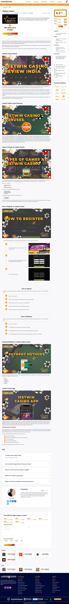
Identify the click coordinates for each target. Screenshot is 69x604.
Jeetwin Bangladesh (38, 92)
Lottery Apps (37, 580)
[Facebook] (8, 501)
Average (16, 540)
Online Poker (28, 1)
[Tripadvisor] (8, 504)
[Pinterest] (5, 588)
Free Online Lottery (38, 583)
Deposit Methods (56, 4)
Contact (53, 580)
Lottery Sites (52, 1)
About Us (53, 579)
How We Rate (54, 588)
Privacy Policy (54, 583)
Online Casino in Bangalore (22, 588)
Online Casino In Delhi (21, 587)
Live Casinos (41, 4)
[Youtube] (10, 588)
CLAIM (10, 33)
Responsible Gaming (55, 587)
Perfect (6, 540)
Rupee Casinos (20, 580)
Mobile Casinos (48, 4)
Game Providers (64, 4)
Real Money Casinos (21, 582)
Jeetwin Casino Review (59, 64)
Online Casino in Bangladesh (22, 585)
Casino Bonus (26, 4)
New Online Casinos (21, 583)
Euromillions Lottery (38, 590)
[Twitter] (13, 501)
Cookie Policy (54, 585)
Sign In (60, 26)
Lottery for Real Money (39, 587)
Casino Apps (35, 1)
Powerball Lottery (38, 588)
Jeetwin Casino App (59, 75)
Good (11, 540)
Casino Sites (59, 1)
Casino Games (33, 4)
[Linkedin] (10, 501)
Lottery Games (37, 582)
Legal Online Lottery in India (39, 585)
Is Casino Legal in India (56, 590)
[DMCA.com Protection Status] (57, 599)
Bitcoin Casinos (20, 579)
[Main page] (6, 1)
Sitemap (53, 592)
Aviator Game (20, 593)
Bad (21, 540)
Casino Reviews (44, 1)
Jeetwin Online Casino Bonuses (61, 66)
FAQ (56, 77)
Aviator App (20, 592)
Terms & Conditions (55, 582)
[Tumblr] (15, 501)
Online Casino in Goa (21, 590)
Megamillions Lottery (38, 592)
